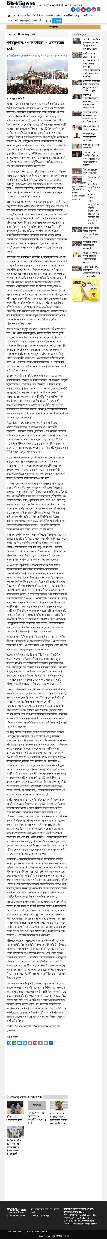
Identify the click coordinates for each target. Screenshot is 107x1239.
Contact (43, 1232)
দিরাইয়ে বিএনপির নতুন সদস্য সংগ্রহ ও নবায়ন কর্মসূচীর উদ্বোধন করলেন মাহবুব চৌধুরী (15, 1147)
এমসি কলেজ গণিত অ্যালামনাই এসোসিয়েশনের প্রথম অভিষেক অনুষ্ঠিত (91, 271)
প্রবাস (10, 20)
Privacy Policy (33, 1232)
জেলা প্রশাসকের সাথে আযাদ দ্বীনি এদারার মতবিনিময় (91, 65)
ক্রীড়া (77, 15)
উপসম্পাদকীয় (25, 20)
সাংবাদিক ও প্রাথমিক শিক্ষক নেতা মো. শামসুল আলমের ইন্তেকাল (91, 257)
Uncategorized (27, 34)
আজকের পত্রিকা (23, 15)
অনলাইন (49, 15)
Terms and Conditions (16, 1232)
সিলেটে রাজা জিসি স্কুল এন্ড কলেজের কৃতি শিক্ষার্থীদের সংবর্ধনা (94, 200)
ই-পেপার (57, 20)
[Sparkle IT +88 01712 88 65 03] (60, 1236)
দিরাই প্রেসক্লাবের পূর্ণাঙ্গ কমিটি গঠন (90, 171)
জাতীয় (58, 15)
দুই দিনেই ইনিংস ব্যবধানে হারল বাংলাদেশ (90, 245)
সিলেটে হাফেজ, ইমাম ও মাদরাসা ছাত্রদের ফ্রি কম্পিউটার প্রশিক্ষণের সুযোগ (91, 44)
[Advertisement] (37, 1072)
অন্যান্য (48, 20)
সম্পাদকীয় (38, 20)
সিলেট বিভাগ (38, 15)
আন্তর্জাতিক (68, 15)
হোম (13, 15)
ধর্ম (16, 20)
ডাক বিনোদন (87, 15)
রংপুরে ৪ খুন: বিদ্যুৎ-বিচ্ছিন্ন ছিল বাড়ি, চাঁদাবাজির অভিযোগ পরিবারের (91, 233)
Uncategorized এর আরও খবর (26, 1097)
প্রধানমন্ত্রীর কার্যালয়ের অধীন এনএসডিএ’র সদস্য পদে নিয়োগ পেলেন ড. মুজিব (91, 86)
